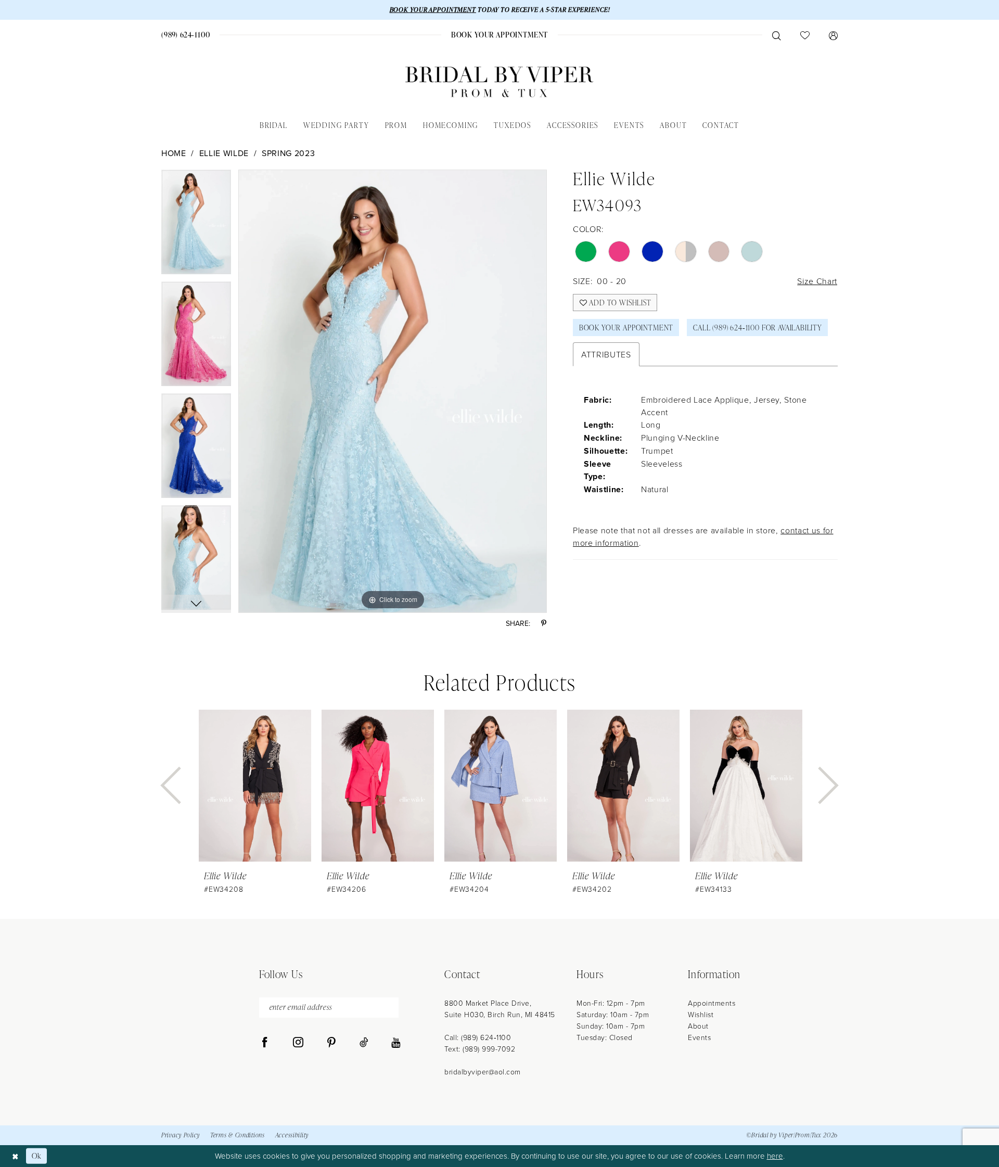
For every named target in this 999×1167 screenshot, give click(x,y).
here (775, 1155)
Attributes (606, 354)
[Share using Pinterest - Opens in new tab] (544, 623)
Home (173, 153)
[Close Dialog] (15, 1156)
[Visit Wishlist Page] (804, 35)
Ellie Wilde (224, 153)
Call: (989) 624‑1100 (477, 1037)
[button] (833, 35)
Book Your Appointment (626, 327)
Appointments (711, 1003)
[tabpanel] (196, 225)
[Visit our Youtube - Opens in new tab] (396, 1042)
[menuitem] (186, 34)
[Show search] (776, 35)
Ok (37, 1155)
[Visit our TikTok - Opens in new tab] (364, 1042)
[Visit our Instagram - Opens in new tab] (298, 1042)
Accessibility (292, 1135)
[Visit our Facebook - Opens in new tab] (265, 1042)
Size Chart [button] (817, 281)
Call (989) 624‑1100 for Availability (757, 327)
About (698, 1026)
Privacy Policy (180, 1135)
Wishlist (700, 1014)
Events (699, 1037)
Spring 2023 (288, 153)
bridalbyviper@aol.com (482, 1071)
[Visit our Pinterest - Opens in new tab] (331, 1042)
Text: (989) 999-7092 (479, 1049)
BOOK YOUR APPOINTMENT (433, 9)
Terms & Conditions (237, 1135)
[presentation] (255, 786)
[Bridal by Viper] (499, 82)
